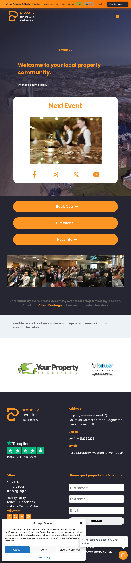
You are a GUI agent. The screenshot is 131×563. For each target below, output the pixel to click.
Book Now (65, 206)
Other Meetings (50, 305)
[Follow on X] (15, 516)
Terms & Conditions (21, 502)
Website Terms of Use (22, 506)
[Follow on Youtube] (21, 516)
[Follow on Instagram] (28, 516)
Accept (17, 549)
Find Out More (117, 4)
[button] (80, 523)
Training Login (16, 491)
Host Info (65, 239)
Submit (96, 521)
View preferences (70, 549)
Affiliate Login (16, 487)
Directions (64, 223)
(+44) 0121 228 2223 (81, 438)
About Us (13, 482)
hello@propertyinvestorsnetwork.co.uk (96, 453)
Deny (44, 549)
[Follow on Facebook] (9, 516)
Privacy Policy (43, 557)
